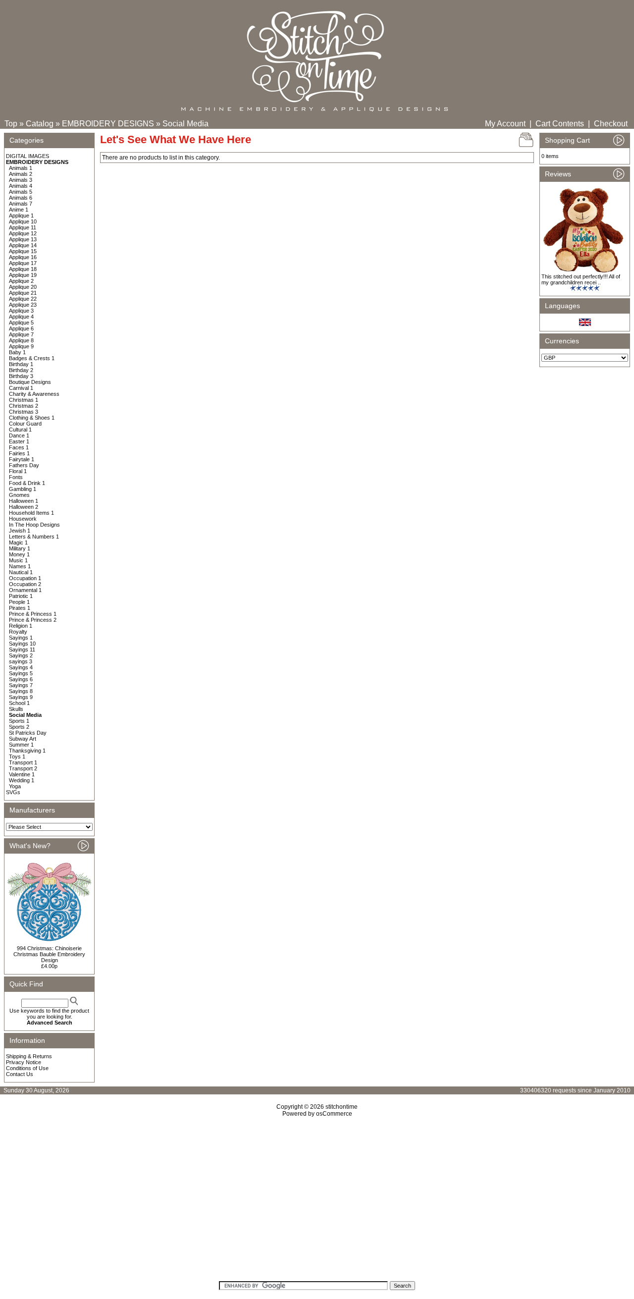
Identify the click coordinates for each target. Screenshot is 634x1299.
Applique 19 (23, 275)
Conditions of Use (27, 1068)
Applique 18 (23, 269)
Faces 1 (19, 447)
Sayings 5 (21, 673)
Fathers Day (24, 465)
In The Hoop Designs (34, 525)
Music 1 (18, 560)
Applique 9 (21, 346)
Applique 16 (23, 257)
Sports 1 (19, 721)
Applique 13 (23, 239)
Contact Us (19, 1074)
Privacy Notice (23, 1062)
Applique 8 (21, 340)
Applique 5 (21, 322)
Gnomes (19, 495)
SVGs (13, 792)
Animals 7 (20, 204)
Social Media (185, 123)
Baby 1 (17, 352)
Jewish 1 (19, 531)
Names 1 (20, 566)
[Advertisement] (317, 1202)
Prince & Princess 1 (32, 614)
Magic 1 (18, 542)
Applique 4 (21, 317)
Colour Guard (25, 424)
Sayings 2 (21, 655)
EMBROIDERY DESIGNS (108, 123)
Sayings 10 (22, 644)
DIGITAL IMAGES (27, 156)
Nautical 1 (21, 572)
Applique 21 (23, 293)
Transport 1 (23, 762)
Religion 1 (20, 626)
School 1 (19, 703)
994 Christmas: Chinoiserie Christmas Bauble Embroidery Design (49, 954)
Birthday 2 (21, 370)
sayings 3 (20, 661)
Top (10, 123)
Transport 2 (23, 768)
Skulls (16, 709)
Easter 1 (19, 441)
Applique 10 (23, 221)
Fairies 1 (19, 453)
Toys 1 (17, 756)
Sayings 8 (21, 691)
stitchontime (341, 1106)
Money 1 (19, 554)
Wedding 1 (21, 780)
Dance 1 (19, 435)
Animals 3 (20, 180)
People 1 (19, 602)
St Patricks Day (28, 733)
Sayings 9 (21, 697)
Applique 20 (23, 287)
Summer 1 (21, 745)
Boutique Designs (30, 382)
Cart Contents (559, 123)
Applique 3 (21, 311)
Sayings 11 (22, 649)
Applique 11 (22, 227)
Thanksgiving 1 (27, 751)
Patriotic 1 (21, 596)
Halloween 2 (23, 507)
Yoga (15, 786)
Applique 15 (23, 251)
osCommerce (334, 1113)
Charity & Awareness (34, 394)
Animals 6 (20, 198)
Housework (23, 519)
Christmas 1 (23, 400)
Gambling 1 (22, 489)
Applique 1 (21, 215)
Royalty (18, 632)
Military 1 (19, 548)
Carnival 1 (21, 388)
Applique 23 (23, 305)
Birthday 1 (21, 364)
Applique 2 (21, 281)
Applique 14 (23, 245)
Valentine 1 (22, 774)
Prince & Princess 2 (32, 620)
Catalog (39, 123)
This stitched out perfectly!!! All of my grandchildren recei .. (580, 279)
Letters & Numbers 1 (34, 537)
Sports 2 (19, 727)
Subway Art (22, 739)
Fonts (16, 477)
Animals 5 (20, 192)
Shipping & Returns (29, 1056)
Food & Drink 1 (27, 483)
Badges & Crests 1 (31, 358)
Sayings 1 (21, 638)
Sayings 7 (21, 685)
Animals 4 (20, 186)
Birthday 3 (21, 376)
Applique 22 (23, 299)
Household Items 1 (31, 513)
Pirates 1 (19, 608)
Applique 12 (23, 233)
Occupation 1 (25, 578)
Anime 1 (18, 210)
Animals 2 (20, 174)
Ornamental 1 (25, 590)
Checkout (611, 123)
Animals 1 (20, 168)
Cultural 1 (20, 430)
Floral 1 (18, 471)
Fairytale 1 (21, 459)
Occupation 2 (25, 584)
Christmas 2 (23, 406)
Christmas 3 (23, 412)
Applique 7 (21, 334)
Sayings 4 (21, 667)
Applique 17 (23, 263)
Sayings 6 (21, 679)
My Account (505, 123)
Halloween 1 (23, 501)
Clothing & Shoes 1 (31, 418)
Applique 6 (21, 328)
